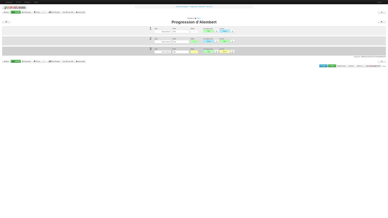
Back (7, 12)
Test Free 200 (68, 12)
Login (323, 66)
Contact (351, 66)
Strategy (27, 2)
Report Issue (341, 66)
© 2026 (372, 66)
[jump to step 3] (216, 41)
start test (80, 12)
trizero (199, 18)
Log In (379, 2)
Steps (35, 2)
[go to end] (382, 12)
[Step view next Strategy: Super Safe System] (382, 21)
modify (17, 12)
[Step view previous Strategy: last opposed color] (6, 21)
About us (360, 66)
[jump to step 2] (232, 31)
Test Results (55, 12)
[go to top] (382, 61)
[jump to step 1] (216, 31)
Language (9, 2)
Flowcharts (27, 12)
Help (332, 66)
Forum (18, 2)
